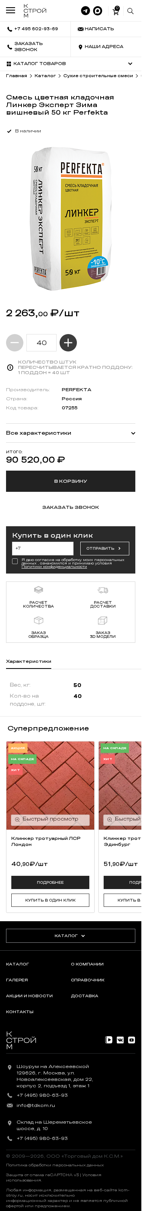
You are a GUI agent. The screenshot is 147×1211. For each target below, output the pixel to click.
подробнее (50, 883)
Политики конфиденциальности (54, 567)
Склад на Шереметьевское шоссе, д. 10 (54, 1125)
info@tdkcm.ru (36, 1105)
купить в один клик (50, 900)
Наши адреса (104, 46)
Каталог (66, 936)
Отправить (100, 548)
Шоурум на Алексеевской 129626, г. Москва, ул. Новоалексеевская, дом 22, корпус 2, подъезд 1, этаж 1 (55, 1076)
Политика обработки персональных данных (55, 1165)
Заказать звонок (28, 46)
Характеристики (28, 661)
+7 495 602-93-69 (36, 28)
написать (99, 28)
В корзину (70, 481)
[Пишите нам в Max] (97, 11)
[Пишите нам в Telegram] (85, 11)
